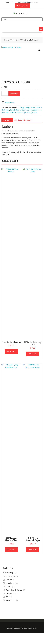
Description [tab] (7, 120)
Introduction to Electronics (20, 110)
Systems (26, 112)
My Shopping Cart (22, 6)
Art (9, 597)
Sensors (20, 112)
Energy (21, 107)
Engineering (12, 593)
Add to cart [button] (10, 352)
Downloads (12, 583)
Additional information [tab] (23, 120)
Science (13, 112)
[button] (41, 29)
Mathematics (12, 600)
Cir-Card (10, 580)
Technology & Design (16, 590)
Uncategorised (12, 576)
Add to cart (14, 94)
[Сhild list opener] (19, 583)
